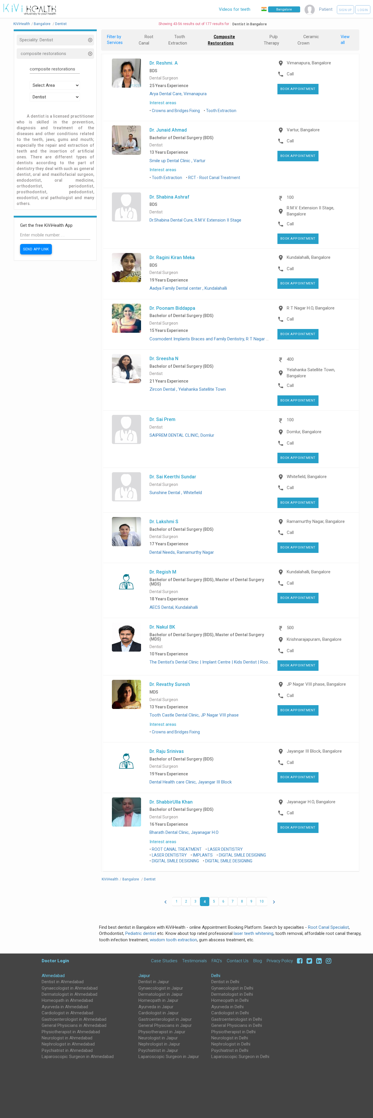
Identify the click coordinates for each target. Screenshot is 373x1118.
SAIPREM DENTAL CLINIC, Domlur (181, 435)
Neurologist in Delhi (229, 1038)
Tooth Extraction (221, 110)
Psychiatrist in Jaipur (158, 1050)
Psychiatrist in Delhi (229, 1050)
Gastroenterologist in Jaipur (165, 1019)
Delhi (215, 975)
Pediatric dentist (140, 933)
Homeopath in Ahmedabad (67, 1000)
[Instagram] (327, 960)
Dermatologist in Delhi (232, 994)
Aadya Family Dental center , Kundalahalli (188, 288)
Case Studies (164, 960)
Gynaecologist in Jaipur (160, 988)
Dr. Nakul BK (162, 627)
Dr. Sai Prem (162, 419)
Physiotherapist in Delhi (233, 1031)
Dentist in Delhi (225, 981)
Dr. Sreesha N (163, 358)
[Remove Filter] (90, 41)
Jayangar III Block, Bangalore (314, 751)
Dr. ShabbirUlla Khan (171, 802)
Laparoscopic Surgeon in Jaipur (168, 1056)
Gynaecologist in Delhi (232, 988)
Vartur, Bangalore (303, 129)
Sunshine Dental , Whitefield (175, 492)
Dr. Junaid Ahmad (168, 130)
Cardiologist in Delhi (230, 1013)
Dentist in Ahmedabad (63, 981)
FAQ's (217, 960)
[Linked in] (318, 960)
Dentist (156, 145)
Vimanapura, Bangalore (309, 63)
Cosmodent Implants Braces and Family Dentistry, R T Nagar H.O (211, 339)
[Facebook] (299, 960)
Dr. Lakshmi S (163, 521)
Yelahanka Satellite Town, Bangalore (311, 372)
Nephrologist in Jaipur (159, 1044)
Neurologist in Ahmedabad (67, 1038)
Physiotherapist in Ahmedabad (71, 1031)
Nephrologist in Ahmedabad (68, 1044)
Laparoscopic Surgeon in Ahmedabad (78, 1056)
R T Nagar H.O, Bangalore (311, 308)
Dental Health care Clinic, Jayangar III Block (190, 782)
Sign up (345, 10)
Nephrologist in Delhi (230, 1044)
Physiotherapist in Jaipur (161, 1031)
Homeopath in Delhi (230, 1000)
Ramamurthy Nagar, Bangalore (316, 521)
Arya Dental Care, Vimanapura (178, 93)
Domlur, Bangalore (304, 431)
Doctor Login (55, 960)
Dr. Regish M (162, 572)
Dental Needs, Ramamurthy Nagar (181, 552)
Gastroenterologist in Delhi (236, 1019)
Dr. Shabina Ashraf (169, 197)
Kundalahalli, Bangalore (308, 257)
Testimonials (194, 960)
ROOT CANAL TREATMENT (177, 849)
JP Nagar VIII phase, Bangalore (316, 684)
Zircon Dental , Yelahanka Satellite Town (187, 389)
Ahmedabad (53, 975)
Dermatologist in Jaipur (160, 994)
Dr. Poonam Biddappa (172, 308)
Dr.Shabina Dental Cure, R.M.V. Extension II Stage (195, 220)
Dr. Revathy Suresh (169, 684)
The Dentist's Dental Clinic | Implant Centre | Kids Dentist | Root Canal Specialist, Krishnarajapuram (243, 662)
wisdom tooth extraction (173, 939)
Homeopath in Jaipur (158, 1000)
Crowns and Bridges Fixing (176, 110)
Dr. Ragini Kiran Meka (172, 257)
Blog (257, 960)
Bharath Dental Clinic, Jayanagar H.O (184, 832)
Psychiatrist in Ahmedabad (67, 1050)
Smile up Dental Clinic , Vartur (177, 160)
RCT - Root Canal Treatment (214, 177)
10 (262, 901)
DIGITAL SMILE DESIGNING (242, 855)
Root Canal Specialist (328, 927)
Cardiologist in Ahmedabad (67, 1013)
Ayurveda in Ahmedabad (65, 1006)
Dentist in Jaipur (153, 981)
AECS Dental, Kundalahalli (173, 607)
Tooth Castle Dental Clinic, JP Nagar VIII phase (194, 715)
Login (363, 10)
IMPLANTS (203, 855)
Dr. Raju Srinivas (166, 751)
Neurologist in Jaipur (158, 1038)
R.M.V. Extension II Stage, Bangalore (310, 211)
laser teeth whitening (253, 933)
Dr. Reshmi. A (163, 63)
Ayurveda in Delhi (227, 1006)
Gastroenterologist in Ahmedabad (74, 1019)
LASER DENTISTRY (225, 849)
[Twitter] (308, 960)
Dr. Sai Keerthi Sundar (172, 477)
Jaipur (144, 975)
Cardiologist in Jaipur (158, 1013)
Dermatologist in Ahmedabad (69, 994)
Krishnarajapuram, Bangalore (314, 639)
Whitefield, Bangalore (307, 476)
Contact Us (238, 960)
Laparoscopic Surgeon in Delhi (240, 1056)
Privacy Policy (280, 960)
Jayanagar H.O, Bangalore (311, 801)
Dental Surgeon (163, 78)
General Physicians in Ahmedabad (74, 1025)
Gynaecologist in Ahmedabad (70, 988)
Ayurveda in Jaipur (155, 1006)
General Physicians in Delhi (236, 1025)
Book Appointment (298, 89)
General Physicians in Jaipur (165, 1025)
